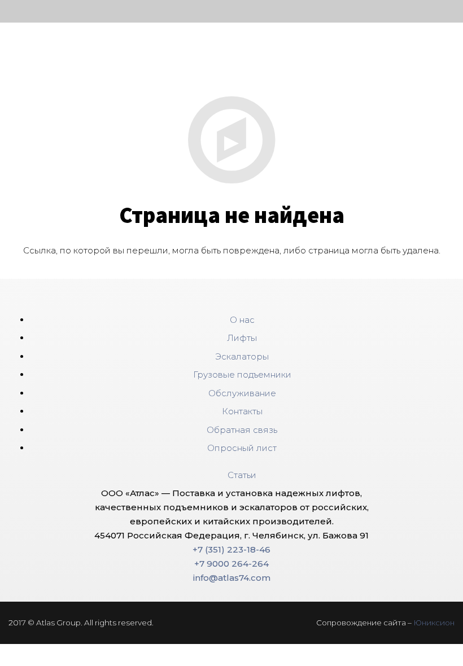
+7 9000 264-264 (231, 563)
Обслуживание (242, 393)
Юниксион (434, 622)
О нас (242, 319)
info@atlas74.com (231, 577)
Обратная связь (242, 429)
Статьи (242, 475)
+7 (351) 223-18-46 (231, 549)
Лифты (242, 337)
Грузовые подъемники (242, 374)
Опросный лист (242, 447)
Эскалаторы (242, 356)
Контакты (242, 411)
